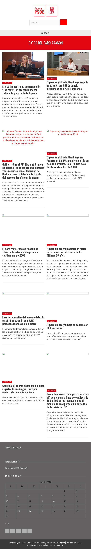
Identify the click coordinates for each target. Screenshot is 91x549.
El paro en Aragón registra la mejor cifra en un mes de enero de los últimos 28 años (66, 252)
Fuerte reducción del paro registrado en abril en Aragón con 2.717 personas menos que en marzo (23, 320)
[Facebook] (7, 531)
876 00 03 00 (75, 542)
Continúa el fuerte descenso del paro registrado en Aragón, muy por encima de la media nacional (23, 389)
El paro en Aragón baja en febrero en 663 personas (67, 326)
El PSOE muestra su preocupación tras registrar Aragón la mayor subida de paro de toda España (21, 90)
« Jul (7, 523)
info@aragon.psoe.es (36, 545)
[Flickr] (29, 531)
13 (42, 501)
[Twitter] (12, 531)
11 (18, 501)
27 (42, 511)
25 (18, 511)
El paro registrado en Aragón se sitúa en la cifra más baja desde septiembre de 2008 (20, 252)
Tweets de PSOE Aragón (16, 468)
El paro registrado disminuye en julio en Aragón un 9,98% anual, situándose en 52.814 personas (67, 85)
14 (53, 501)
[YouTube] (24, 531)
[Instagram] (18, 531)
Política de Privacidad (55, 545)
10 (7, 501)
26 (30, 511)
